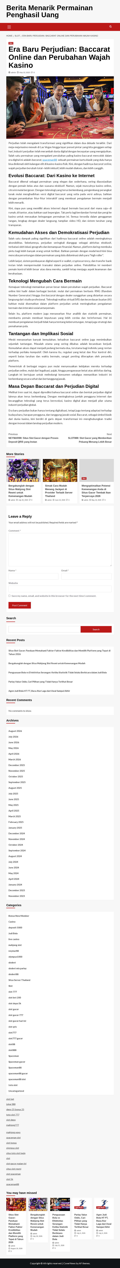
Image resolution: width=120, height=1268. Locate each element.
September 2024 (17, 850)
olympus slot (12, 1147)
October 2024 (15, 844)
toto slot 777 (12, 1114)
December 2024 (16, 833)
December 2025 (16, 765)
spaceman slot (13, 1137)
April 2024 (13, 879)
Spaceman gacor (16, 1061)
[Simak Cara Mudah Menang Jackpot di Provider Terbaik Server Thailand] (60, 470)
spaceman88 (49, 159)
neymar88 (13, 951)
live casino (13, 939)
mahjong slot (15, 945)
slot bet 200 (14, 997)
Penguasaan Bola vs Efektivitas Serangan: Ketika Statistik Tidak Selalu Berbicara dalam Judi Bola (57, 672)
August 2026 (15, 731)
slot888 (12, 1050)
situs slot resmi (13, 1168)
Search (11, 618)
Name (12, 570)
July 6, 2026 (81, 1233)
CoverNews (70, 1263)
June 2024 (13, 867)
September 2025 (17, 782)
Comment (14, 530)
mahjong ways (13, 1132)
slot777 (12, 1032)
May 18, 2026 (96, 500)
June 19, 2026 (60, 500)
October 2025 (15, 776)
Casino (11, 921)
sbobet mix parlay (17, 968)
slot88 (11, 1044)
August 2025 (15, 788)
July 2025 (13, 793)
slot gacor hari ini (17, 1021)
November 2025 (16, 770)
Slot (10, 43)
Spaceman (13, 1056)
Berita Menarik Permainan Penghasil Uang (49, 11)
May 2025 (13, 805)
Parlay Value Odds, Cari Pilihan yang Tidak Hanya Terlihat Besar (40, 681)
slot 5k (9, 1179)
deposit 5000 (15, 927)
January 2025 (15, 827)
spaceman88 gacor (18, 1073)
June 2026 (13, 742)
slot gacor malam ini (16, 1163)
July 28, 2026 (23, 500)
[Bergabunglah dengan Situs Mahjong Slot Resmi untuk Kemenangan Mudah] (23, 470)
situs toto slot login (15, 1153)
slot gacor (13, 1009)
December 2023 (16, 890)
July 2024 (13, 862)
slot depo (11, 1119)
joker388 (11, 1104)
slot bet (10, 1099)
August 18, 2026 (16, 1248)
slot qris (12, 1026)
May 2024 (13, 873)
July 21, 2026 (59, 1245)
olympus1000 (15, 956)
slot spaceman (13, 1173)
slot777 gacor (15, 1038)
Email (65, 570)
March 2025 (14, 816)
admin (13, 72)
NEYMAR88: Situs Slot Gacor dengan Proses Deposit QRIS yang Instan (33, 438)
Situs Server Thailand (19, 980)
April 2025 (13, 810)
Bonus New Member (18, 915)
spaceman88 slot (17, 1079)
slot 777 (12, 991)
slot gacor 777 (15, 1015)
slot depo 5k (14, 1003)
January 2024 (15, 884)
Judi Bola (13, 933)
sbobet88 (13, 974)
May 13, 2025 (24, 72)
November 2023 (16, 896)
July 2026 (13, 736)
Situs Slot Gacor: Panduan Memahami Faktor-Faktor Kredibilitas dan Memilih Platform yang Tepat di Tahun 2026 (59, 652)
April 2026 (13, 753)
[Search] (110, 26)
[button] (9, 26)
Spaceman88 (15, 1067)
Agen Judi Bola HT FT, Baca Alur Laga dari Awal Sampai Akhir (39, 691)
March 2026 (14, 759)
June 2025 (13, 799)
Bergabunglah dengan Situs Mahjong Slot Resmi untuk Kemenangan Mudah (46, 663)
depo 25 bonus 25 (15, 1109)
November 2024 (16, 839)
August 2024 (15, 856)
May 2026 (13, 748)
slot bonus (11, 1142)
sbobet (12, 962)
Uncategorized (16, 1091)
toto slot (13, 1085)
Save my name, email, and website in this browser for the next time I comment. (54, 595)
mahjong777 (12, 1125)
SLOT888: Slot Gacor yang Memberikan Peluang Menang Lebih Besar (90, 438)
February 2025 (16, 822)
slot (8, 1158)
